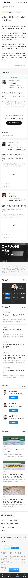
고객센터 (3, 553)
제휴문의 (24, 537)
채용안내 (3, 541)
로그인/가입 (16, 2)
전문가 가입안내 (23, 2)
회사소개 (3, 537)
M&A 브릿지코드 (18, 562)
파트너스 (12, 562)
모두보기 (24, 307)
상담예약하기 (13, 397)
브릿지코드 (3, 564)
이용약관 (9, 537)
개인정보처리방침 (16, 537)
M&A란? (23, 562)
